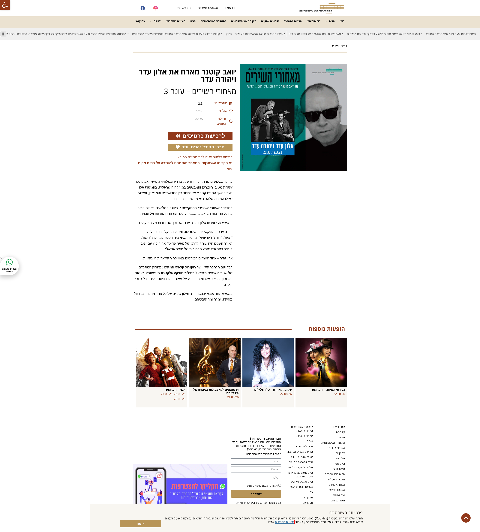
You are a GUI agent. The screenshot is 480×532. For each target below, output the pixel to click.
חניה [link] (193, 21)
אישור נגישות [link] (338, 500)
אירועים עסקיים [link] (270, 21)
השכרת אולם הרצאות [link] (301, 487)
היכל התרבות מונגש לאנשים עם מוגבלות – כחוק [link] (270, 33)
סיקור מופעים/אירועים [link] (243, 21)
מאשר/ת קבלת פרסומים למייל (262, 485)
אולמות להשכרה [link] (293, 21)
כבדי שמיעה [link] (338, 495)
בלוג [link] (310, 492)
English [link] (230, 8)
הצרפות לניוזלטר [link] (336, 448)
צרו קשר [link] (140, 21)
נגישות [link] (157, 21)
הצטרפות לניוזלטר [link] (208, 8)
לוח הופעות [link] (313, 21)
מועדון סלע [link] (339, 469)
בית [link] (342, 21)
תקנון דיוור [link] (307, 497)
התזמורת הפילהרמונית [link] (213, 21)
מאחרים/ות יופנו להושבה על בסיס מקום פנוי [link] (330, 33)
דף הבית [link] (340, 432)
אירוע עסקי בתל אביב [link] (302, 457)
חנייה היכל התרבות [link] (335, 474)
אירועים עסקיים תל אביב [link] (300, 451)
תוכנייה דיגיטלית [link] (175, 21)
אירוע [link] (335, 45)
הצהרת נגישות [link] (337, 490)
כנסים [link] (310, 441)
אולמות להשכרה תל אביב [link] (300, 467)
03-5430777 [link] (184, 8)
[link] (5, 5)
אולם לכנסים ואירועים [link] (301, 481)
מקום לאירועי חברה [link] (302, 446)
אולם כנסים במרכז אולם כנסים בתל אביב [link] (300, 474)
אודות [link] (332, 21)
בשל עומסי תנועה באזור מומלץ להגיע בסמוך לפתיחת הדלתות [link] (399, 33)
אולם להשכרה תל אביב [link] (301, 462)
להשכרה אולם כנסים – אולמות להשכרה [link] (301, 428)
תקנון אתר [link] (307, 502)
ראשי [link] (344, 45)
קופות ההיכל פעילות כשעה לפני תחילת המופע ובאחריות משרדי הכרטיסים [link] (192, 33)
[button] (1, 258)
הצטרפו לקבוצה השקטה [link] (9, 270)
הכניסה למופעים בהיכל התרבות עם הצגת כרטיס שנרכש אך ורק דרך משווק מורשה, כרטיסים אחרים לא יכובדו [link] (77, 33)
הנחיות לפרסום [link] (337, 484)
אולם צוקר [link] (339, 458)
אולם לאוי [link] (340, 463)
